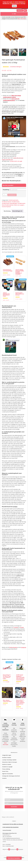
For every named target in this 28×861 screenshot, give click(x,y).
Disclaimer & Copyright (7, 766)
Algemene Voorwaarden (7, 773)
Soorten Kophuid (6, 206)
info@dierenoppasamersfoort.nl (13, 838)
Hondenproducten (6, 201)
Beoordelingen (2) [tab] (17, 211)
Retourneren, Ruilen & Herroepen (9, 762)
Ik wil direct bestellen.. (14, 858)
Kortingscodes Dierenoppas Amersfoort (11, 776)
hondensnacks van (16, 161)
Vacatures (4, 778)
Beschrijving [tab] (7, 211)
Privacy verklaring (6, 769)
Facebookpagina (13, 647)
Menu (15, 13)
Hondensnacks (15, 201)
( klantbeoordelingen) (15, 66)
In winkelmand (12, 195)
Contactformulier (7, 830)
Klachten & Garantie (6, 764)
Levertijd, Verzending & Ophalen (9, 759)
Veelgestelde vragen (6, 755)
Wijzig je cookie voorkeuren (8, 817)
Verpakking (6, 189)
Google (22, 627)
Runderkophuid (9, 205)
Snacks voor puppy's (19, 205)
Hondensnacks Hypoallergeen (9, 203)
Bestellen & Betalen (6, 757)
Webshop (19, 10)
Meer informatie (21, 18)
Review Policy (5, 771)
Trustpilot (15, 627)
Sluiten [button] (14, 6)
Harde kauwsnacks (13, 200)
